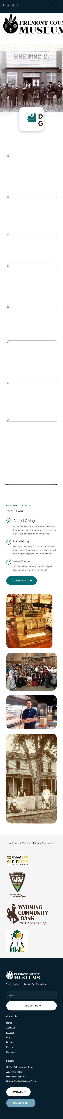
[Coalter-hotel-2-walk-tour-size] (31, 342)
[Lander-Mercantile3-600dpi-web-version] (24, 156)
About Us (10, 1027)
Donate (9, 1042)
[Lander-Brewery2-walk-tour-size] (31, 307)
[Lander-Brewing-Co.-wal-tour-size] (31, 266)
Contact (10, 1032)
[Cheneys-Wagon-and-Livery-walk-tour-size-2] (31, 235)
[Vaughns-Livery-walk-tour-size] (31, 420)
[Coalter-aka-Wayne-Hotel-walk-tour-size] (31, 383)
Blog (8, 1037)
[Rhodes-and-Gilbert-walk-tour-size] (31, 197)
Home (9, 1022)
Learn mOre (20, 580)
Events (9, 1047)
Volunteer (20, 1103)
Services (10, 1052)
